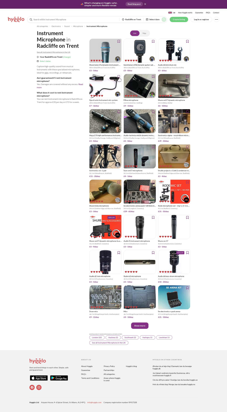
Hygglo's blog (131, 366)
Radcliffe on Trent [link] (53, 57)
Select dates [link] (45, 61)
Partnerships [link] (109, 370)
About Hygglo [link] (87, 366)
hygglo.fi (167, 375)
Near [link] (42, 57)
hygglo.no (191, 384)
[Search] (164, 19)
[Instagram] (39, 387)
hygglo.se (194, 380)
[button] (145, 4)
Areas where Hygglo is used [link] (112, 379)
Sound (67, 26)
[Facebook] (32, 387)
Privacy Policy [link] (109, 366)
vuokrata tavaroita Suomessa (173, 373)
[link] (16, 19)
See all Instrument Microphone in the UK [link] (53, 52)
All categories (42, 26)
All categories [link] (109, 374)
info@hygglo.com (94, 402)
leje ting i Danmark (171, 366)
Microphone (78, 26)
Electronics (56, 26)
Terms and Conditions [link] (90, 378)
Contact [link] (216, 12)
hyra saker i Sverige (169, 380)
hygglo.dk (157, 368)
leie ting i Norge (167, 384)
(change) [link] (67, 57)
